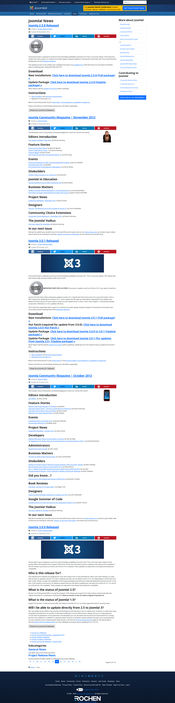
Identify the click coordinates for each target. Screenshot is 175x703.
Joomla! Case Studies (127, 49)
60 (37, 662)
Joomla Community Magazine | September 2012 (47, 635)
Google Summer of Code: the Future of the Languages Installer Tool (51, 503)
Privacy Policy (67, 685)
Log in (128, 685)
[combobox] (135, 2)
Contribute (83, 14)
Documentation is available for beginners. (75, 102)
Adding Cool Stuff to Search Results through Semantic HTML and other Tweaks (55, 465)
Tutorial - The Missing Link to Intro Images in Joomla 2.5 (47, 208)
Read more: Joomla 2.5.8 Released (42, 110)
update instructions (50, 89)
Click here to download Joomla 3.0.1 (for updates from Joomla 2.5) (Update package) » (69, 340)
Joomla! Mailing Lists (127, 56)
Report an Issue (118, 685)
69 (72, 662)
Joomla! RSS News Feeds (128, 64)
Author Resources (91, 232)
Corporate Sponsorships (128, 80)
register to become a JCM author (68, 234)
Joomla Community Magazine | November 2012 (61, 117)
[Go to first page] (30, 661)
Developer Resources (101, 2)
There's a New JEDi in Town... (38, 150)
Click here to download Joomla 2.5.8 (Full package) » (71, 77)
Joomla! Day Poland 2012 (36, 423)
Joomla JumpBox (71, 361)
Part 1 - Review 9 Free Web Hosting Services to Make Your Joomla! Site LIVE (54, 469)
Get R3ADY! (32, 399)
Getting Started (125, 28)
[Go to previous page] (33, 661)
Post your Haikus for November (39, 224)
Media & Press (94, 14)
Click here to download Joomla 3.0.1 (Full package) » (71, 319)
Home (32, 14)
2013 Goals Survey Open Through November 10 (44, 155)
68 (69, 662)
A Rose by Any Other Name (37, 148)
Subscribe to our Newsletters (132, 97)
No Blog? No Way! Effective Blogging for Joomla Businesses (48, 191)
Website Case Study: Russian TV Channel (42, 406)
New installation (36, 96)
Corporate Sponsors (127, 84)
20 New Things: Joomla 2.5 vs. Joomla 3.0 (42, 175)
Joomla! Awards (125, 45)
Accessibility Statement (53, 685)
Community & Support (82, 2)
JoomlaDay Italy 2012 (35, 165)
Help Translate (107, 685)
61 (41, 662)
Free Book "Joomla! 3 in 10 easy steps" (41, 487)
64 (53, 662)
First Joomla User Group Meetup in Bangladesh (44, 167)
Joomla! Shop (124, 53)
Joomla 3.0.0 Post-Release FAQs (44, 622)
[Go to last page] (80, 661)
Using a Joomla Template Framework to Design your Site (47, 495)
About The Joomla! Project (129, 39)
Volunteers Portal (126, 91)
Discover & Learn (65, 2)
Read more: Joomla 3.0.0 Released (42, 626)
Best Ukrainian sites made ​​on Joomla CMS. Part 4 (45, 467)
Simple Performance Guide (37, 449)
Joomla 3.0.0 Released (43, 527)
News (75, 14)
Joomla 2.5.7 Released (38, 633)
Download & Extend (48, 2)
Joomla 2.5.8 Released (43, 25)
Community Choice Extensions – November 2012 (45, 216)
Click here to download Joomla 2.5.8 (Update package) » (67, 83)
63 (49, 662)
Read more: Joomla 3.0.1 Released (42, 369)
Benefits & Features (55, 14)
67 (65, 662)
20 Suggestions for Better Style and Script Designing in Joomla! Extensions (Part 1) (56, 441)
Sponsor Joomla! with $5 (92, 685)
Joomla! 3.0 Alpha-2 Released (41, 639)
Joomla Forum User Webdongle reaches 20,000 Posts (46, 479)
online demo (56, 102)
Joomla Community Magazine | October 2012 (60, 376)
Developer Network (49, 61)
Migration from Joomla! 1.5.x (41, 357)
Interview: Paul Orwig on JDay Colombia (42, 411)
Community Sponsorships (129, 88)
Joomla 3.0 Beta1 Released (40, 637)
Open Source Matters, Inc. (85, 694)
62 (45, 662)
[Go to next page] (76, 661)
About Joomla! (41, 14)
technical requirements (54, 96)
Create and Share (126, 32)
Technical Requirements (84, 620)
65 (57, 662)
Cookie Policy (77, 685)
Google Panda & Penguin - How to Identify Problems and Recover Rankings (54, 471)
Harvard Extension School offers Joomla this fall (44, 183)
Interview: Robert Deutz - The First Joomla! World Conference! (49, 409)
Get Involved (124, 36)
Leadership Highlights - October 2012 (41, 431)
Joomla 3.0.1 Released (43, 241)
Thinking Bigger (33, 153)
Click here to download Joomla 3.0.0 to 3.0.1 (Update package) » (72, 333)
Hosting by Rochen (87, 702)
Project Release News (45, 29)
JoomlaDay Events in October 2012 (40, 421)
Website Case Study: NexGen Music (40, 413)
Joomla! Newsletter (126, 60)
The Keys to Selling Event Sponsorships (41, 457)
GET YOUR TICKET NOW (134, 8)
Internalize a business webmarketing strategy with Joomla (48, 193)
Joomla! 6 (67, 14)
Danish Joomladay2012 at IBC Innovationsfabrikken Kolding (48, 163)
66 (61, 662)
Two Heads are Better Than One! (39, 140)
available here (78, 65)
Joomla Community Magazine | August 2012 (46, 642)
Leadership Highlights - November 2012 (42, 201)
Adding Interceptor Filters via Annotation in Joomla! (46, 439)
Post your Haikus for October (38, 511)
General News (42, 121)
